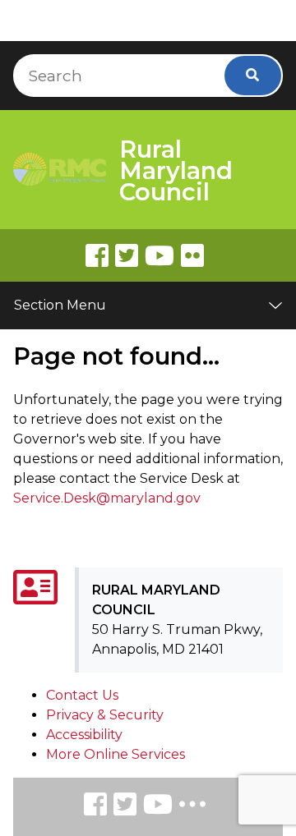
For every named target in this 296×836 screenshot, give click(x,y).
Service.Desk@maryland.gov (107, 498)
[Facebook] (97, 255)
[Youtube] (159, 255)
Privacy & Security (105, 715)
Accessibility (84, 734)
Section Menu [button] (60, 305)
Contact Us (82, 695)
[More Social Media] (192, 808)
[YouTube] (158, 807)
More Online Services (115, 754)
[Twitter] (126, 255)
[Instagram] (124, 807)
